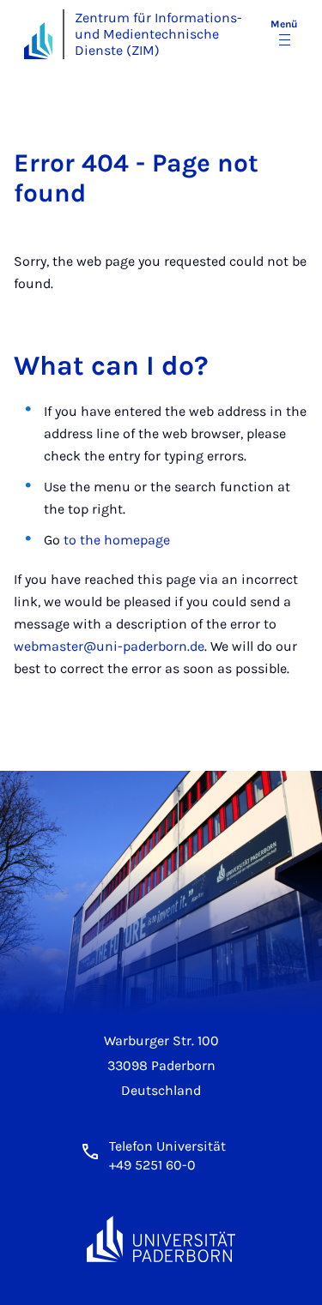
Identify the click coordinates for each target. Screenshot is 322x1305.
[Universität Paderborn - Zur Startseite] (38, 40)
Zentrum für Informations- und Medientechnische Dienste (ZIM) (158, 33)
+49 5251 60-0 (152, 1165)
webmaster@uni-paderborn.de (109, 646)
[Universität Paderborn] (161, 1239)
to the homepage (117, 540)
